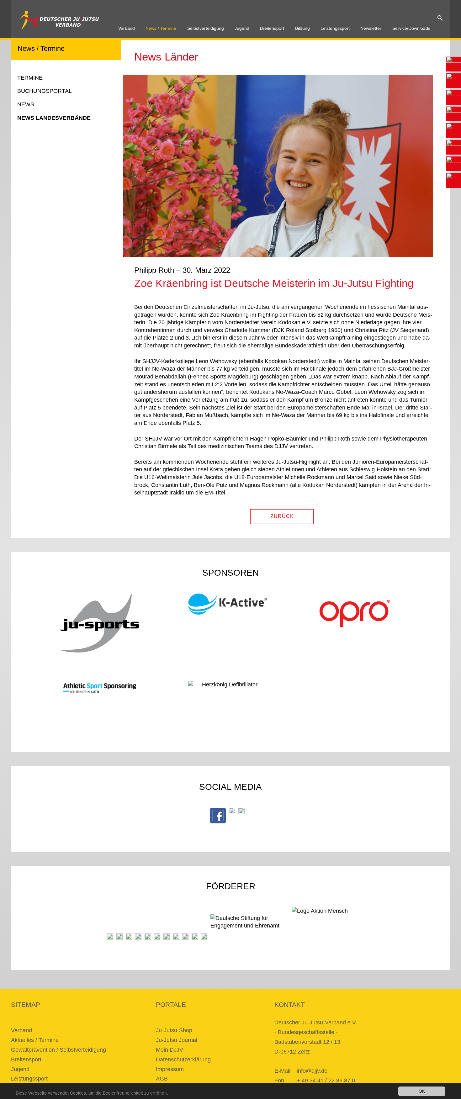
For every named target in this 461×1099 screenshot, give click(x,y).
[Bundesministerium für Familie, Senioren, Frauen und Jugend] (129, 936)
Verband (126, 28)
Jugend (242, 28)
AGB (162, 1078)
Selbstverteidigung (205, 28)
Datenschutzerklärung (183, 1059)
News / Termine (161, 28)
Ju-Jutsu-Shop (174, 1030)
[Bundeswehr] (195, 936)
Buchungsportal (44, 91)
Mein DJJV (169, 1050)
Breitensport (272, 28)
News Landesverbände (54, 118)
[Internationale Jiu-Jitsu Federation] (110, 936)
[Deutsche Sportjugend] (157, 936)
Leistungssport (335, 28)
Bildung (302, 28)
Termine (30, 78)
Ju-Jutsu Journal (176, 1040)
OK (422, 1091)
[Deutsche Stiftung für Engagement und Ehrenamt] (249, 927)
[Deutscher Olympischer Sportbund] (148, 936)
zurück (282, 516)
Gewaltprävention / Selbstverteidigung (58, 1050)
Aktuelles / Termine (35, 1040)
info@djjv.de (312, 1071)
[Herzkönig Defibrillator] (227, 690)
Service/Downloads (411, 28)
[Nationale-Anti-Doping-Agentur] (176, 936)
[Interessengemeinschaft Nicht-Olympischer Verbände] (166, 936)
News (25, 104)
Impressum (170, 1069)
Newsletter (370, 28)
